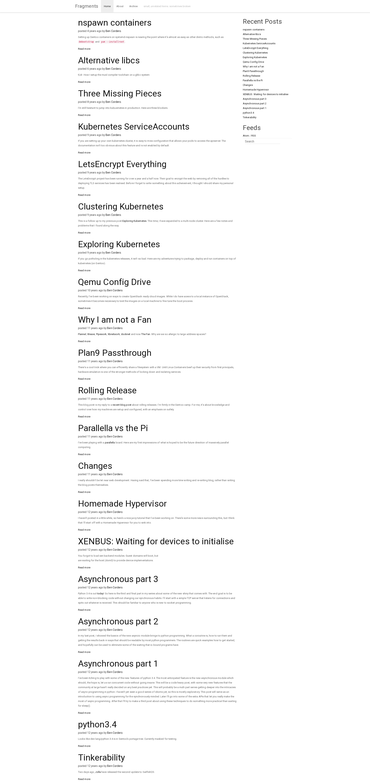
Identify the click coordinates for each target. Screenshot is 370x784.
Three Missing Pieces (119, 93)
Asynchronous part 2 (118, 621)
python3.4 (97, 724)
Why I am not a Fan (114, 320)
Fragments (86, 6)
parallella (110, 442)
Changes (95, 466)
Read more (84, 48)
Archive (133, 6)
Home (107, 6)
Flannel (82, 334)
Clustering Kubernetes (120, 206)
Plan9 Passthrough (114, 353)
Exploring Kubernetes (134, 220)
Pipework (101, 334)
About (120, 6)
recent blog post (122, 404)
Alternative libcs (109, 60)
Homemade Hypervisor (122, 503)
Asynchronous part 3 (118, 579)
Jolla (98, 772)
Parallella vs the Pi (113, 428)
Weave (91, 334)
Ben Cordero (113, 31)
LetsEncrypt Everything (122, 164)
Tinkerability (101, 757)
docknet (125, 334)
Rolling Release (107, 390)
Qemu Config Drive (114, 282)
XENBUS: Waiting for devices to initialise (156, 541)
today (100, 593)
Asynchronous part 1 (118, 663)
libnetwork (114, 334)
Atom (246, 135)
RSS (253, 135)
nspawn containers (114, 23)
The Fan (145, 334)
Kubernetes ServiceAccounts (134, 126)
